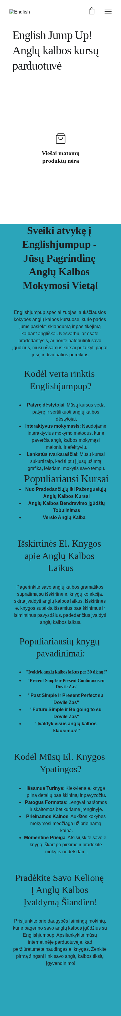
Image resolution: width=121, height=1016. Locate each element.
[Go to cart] (91, 11)
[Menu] (108, 11)
